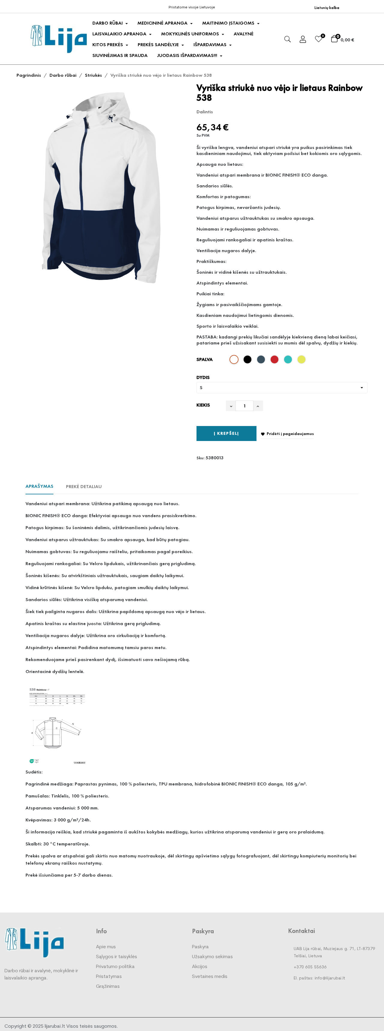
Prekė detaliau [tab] (84, 486)
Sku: (200, 457)
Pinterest (239, 112)
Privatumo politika (115, 966)
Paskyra (200, 947)
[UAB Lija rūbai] (34, 942)
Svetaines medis (209, 976)
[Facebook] (34, 6)
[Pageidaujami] (318, 40)
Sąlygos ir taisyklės (116, 957)
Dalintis (220, 112)
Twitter (230, 112)
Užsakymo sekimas (212, 957)
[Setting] (303, 40)
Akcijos (199, 966)
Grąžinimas (108, 986)
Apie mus (106, 947)
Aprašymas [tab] (39, 486)
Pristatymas (109, 976)
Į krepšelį (226, 433)
